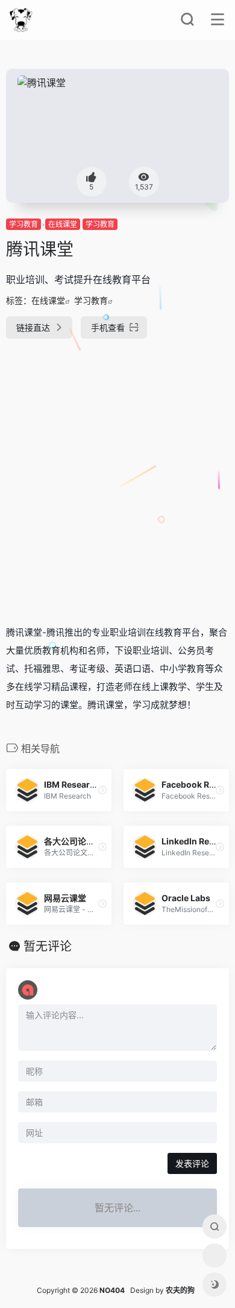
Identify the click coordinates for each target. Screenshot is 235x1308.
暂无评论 (48, 946)
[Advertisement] (117, 477)
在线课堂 (62, 224)
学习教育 (23, 224)
